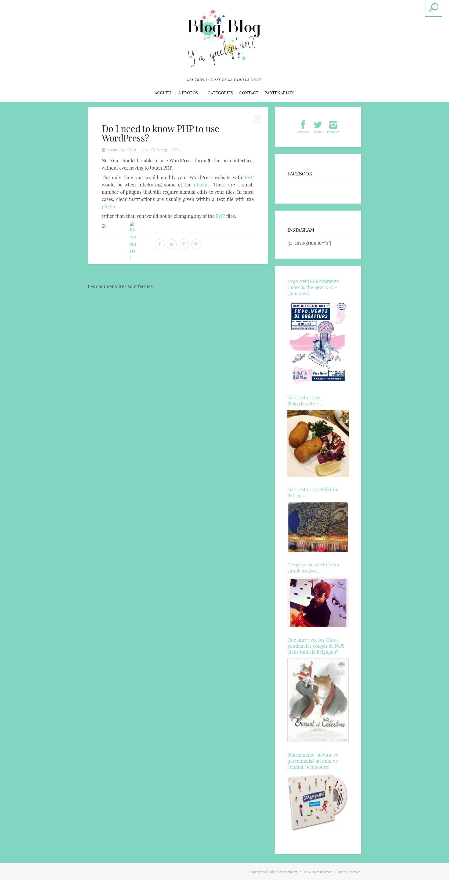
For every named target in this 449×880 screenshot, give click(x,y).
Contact (248, 93)
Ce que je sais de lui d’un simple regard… (313, 568)
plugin (108, 206)
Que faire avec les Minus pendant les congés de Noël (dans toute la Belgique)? (315, 646)
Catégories (220, 93)
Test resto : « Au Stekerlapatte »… (304, 401)
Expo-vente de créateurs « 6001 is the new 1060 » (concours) (313, 287)
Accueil (163, 93)
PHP (249, 177)
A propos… (190, 93)
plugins (202, 185)
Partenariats (279, 93)
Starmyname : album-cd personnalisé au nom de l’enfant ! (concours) (313, 761)
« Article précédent (106, 274)
